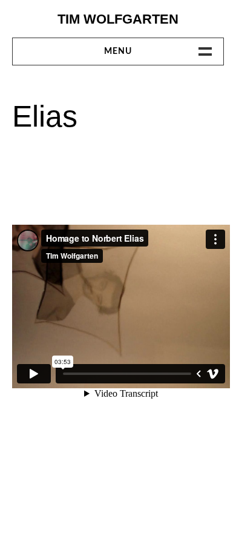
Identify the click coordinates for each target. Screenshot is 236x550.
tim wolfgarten (118, 19)
